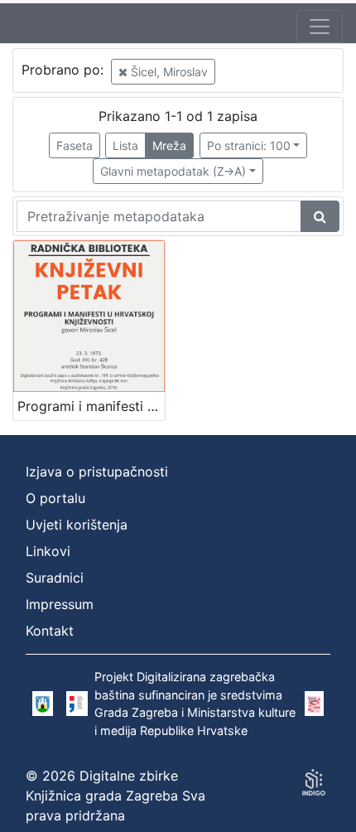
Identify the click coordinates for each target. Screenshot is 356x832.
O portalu (55, 498)
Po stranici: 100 (249, 145)
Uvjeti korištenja (76, 524)
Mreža (169, 145)
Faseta (74, 145)
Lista (125, 145)
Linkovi (48, 551)
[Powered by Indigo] (313, 782)
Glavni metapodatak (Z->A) (173, 171)
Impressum (60, 604)
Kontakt (50, 630)
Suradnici (55, 577)
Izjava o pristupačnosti (97, 471)
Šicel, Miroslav (167, 72)
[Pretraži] (320, 216)
